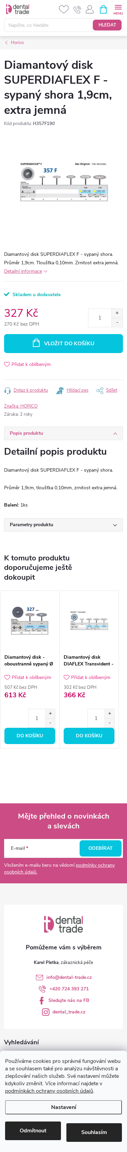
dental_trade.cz (68, 1012)
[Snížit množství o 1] (117, 322)
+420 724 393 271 (69, 989)
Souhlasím (94, 1132)
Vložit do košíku (69, 343)
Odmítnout (33, 1130)
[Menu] (118, 9)
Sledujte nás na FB (68, 1000)
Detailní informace (23, 271)
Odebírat (100, 848)
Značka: (21, 406)
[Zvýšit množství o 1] (117, 313)
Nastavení (63, 1107)
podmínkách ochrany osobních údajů (49, 1091)
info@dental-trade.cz (69, 977)
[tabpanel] (30, 669)
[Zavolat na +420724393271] (77, 9)
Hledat (107, 25)
